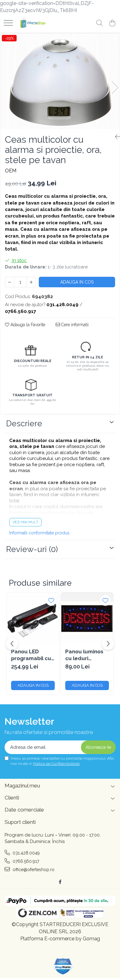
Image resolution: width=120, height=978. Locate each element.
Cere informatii (74, 324)
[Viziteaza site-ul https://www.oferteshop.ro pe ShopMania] (63, 966)
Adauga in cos (77, 282)
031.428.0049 (25, 852)
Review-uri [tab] (32, 549)
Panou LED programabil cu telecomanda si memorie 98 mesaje (31, 655)
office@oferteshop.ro (32, 869)
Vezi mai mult (25, 522)
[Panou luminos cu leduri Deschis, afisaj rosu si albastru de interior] (87, 618)
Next (115, 87)
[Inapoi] (115, 137)
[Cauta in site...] (99, 23)
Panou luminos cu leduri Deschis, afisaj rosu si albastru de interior (85, 655)
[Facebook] (60, 882)
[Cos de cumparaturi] (112, 23)
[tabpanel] (60, 81)
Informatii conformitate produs (39, 532)
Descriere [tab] (24, 423)
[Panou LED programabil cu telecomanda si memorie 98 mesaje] (33, 618)
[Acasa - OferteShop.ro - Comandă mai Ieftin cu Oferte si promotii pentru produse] (31, 23)
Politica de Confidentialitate (56, 763)
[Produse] (8, 23)
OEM (10, 171)
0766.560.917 (25, 861)
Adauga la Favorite (27, 324)
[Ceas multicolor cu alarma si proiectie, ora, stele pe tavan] (60, 81)
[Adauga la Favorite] (51, 600)
